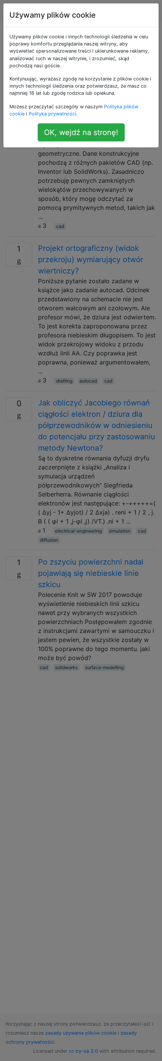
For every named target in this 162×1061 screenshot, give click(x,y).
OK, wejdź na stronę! (81, 132)
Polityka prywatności (52, 114)
